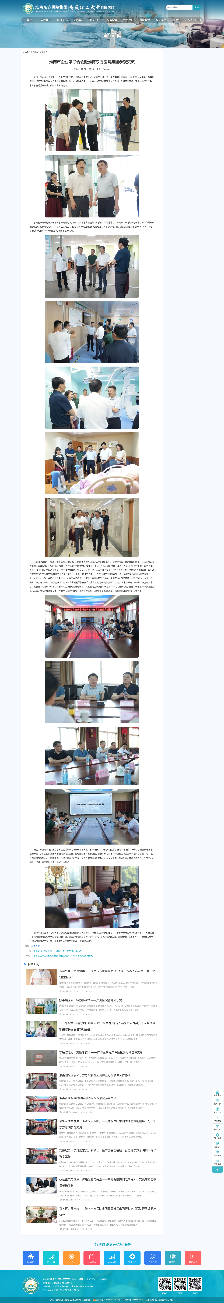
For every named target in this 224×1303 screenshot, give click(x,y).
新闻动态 (62, 19)
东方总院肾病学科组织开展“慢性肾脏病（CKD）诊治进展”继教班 (63, 956)
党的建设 (79, 19)
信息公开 (95, 19)
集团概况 (46, 19)
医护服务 (177, 19)
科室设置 (112, 19)
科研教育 (161, 19)
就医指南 (144, 19)
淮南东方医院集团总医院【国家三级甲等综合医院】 (70, 1300)
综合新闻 (43, 52)
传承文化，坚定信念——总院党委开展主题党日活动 (57, 951)
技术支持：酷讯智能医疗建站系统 (159, 1300)
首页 (29, 19)
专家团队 (128, 19)
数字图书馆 (194, 19)
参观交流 (35, 946)
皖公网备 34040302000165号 (108, 1300)
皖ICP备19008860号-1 (134, 1300)
